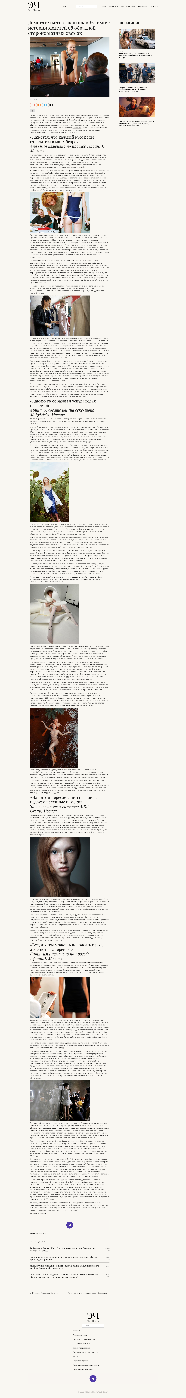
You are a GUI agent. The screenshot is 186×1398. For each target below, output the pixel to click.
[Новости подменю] (117, 6)
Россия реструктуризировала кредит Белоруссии (87, 1293)
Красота (39, 1233)
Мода (44, 1233)
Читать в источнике (38, 1213)
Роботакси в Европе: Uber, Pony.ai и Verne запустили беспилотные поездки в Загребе (63, 1249)
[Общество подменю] (147, 6)
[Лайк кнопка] (32, 110)
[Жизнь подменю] (157, 6)
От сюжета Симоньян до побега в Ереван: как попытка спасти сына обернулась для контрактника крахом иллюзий (64, 1275)
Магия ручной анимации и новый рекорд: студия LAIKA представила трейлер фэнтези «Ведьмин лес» (64, 1266)
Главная (103, 6)
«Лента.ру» (77, 127)
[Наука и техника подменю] (134, 6)
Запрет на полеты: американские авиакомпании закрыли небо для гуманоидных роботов (63, 1258)
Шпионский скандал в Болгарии (45, 1293)
